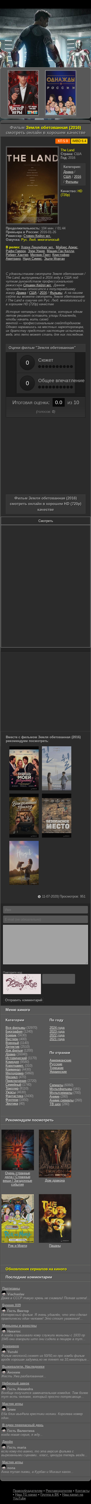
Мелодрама (15, 1073)
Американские (60, 1060)
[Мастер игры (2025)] (23, 93)
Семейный (13, 1084)
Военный (12, 1043)
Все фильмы (15, 1028)
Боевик (11, 1035)
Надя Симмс (32, 258)
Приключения (16, 1081)
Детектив (12, 1047)
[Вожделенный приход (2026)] (24, 836)
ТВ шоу (55, 1104)
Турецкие (56, 1068)
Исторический (16, 1058)
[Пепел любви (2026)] (56, 789)
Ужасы (11, 1092)
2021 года (57, 1039)
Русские (56, 1064)
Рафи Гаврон (16, 251)
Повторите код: (12, 972)
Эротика (12, 1103)
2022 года (57, 1035)
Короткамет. (15, 1065)
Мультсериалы (61, 1093)
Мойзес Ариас (67, 247)
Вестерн (12, 1039)
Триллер (12, 1088)
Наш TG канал (26, 1494)
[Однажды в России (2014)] (60, 93)
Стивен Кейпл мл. (37, 236)
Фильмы (71, 182)
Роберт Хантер (17, 255)
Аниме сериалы (62, 1100)
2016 (77, 177)
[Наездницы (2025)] (24, 884)
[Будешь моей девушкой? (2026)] (24, 789)
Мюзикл (12, 1077)
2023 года (57, 1031)
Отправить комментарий (23, 1000)
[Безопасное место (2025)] (56, 836)
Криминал (13, 1069)
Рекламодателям (59, 1491)
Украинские (58, 1072)
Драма (68, 172)
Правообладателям (27, 1491)
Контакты (82, 1491)
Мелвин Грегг (40, 255)
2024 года (57, 1028)
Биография (14, 1031)
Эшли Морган (54, 258)
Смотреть (45, 521)
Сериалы (56, 1085)
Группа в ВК (49, 1494)
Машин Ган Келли (60, 251)
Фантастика (14, 1096)
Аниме (54, 1096)
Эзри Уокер (36, 251)
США (67, 177)
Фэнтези (12, 1100)
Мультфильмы (61, 1089)
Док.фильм (14, 1050)
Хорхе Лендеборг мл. (37, 247)
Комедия (12, 1062)
